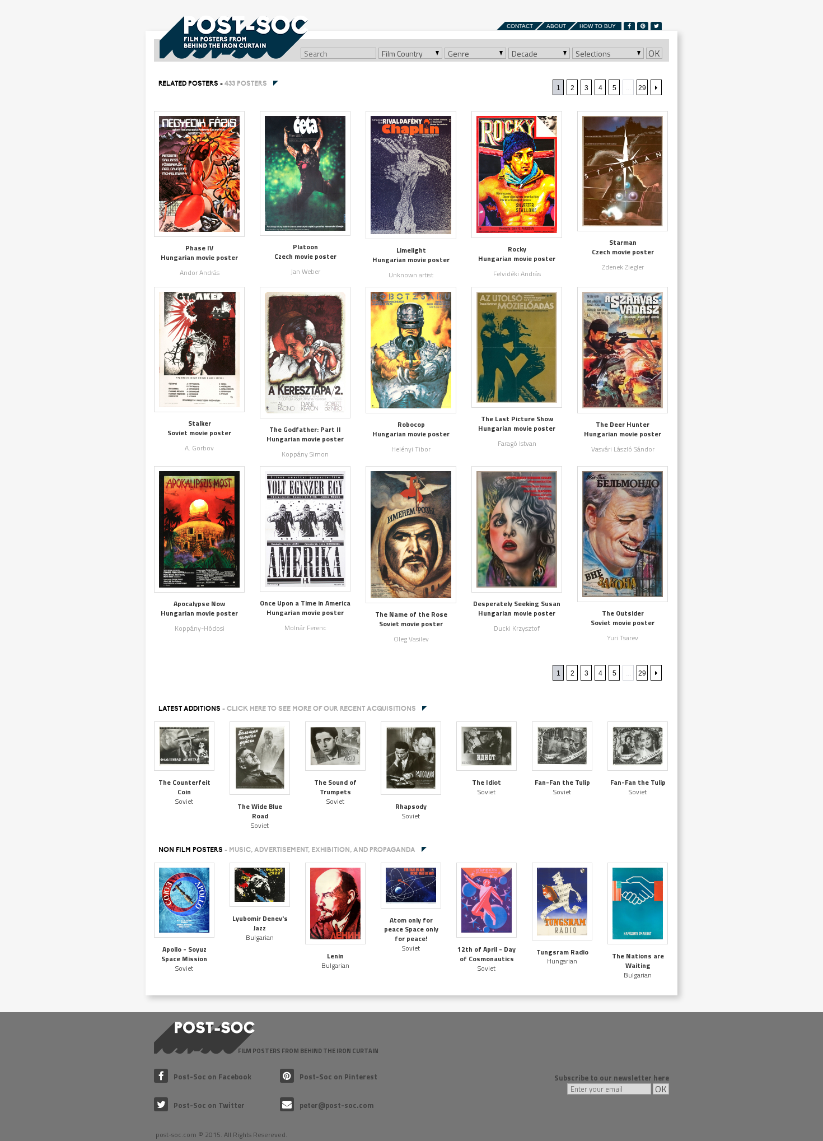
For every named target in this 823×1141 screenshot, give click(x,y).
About (556, 26)
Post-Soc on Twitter (209, 1105)
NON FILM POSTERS (286, 850)
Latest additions (287, 708)
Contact (520, 26)
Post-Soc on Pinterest (338, 1076)
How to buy (597, 26)
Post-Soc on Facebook (212, 1076)
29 (642, 88)
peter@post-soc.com (337, 1105)
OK (654, 53)
